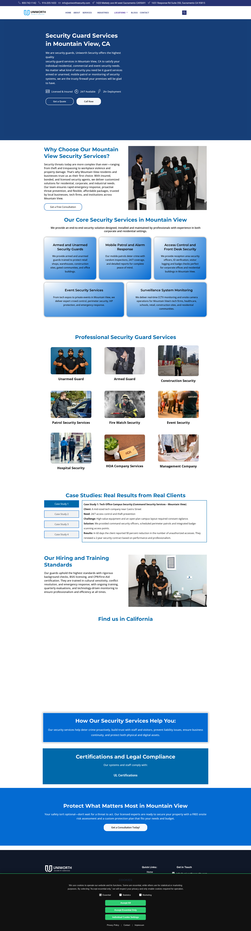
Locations (119, 12)
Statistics (127, 895)
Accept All (125, 903)
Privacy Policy (113, 925)
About (76, 12)
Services (87, 12)
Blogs (134, 12)
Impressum (139, 925)
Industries (103, 12)
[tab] (61, 504)
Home (68, 12)
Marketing (147, 895)
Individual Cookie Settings (125, 917)
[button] (184, 12)
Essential (107, 895)
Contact (144, 12)
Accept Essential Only (125, 910)
